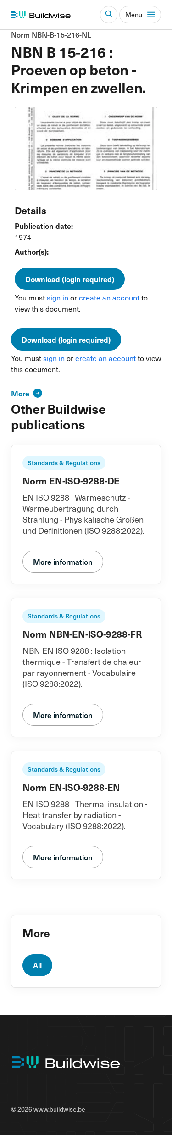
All (37, 965)
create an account (109, 297)
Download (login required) (69, 279)
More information (63, 561)
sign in (57, 297)
